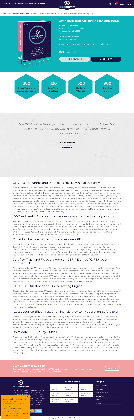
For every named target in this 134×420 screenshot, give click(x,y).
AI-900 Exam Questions (69, 400)
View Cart (99, 389)
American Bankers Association (18, 14)
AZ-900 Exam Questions (55, 394)
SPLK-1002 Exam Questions (85, 394)
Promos (98, 399)
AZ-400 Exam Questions (69, 394)
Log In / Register (126, 4)
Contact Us (112, 368)
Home (4, 4)
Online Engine (75, 44)
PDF (62, 44)
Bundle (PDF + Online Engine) (98, 44)
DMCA (98, 403)
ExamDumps (62, 418)
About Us (12, 4)
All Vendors (22, 4)
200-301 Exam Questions (55, 400)
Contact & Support (37, 4)
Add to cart (106, 59)
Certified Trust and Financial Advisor (43, 14)
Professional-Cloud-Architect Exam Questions (56, 387)
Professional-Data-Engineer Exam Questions (70, 387)
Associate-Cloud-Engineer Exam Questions (85, 387)
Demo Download (74, 59)
